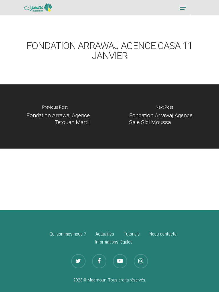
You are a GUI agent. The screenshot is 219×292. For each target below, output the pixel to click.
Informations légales (114, 242)
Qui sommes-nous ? (68, 234)
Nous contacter (163, 234)
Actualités (105, 234)
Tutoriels (132, 234)
